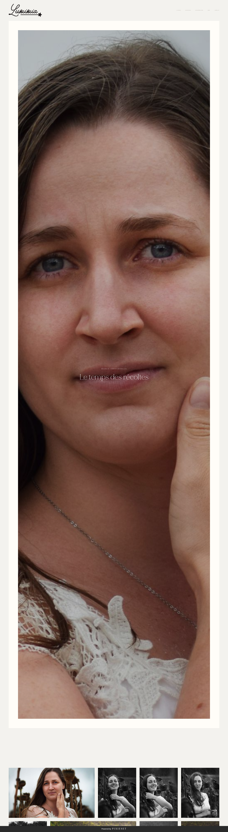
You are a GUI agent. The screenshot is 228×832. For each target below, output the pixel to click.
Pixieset (119, 828)
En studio (188, 10)
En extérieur (199, 10)
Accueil (178, 10)
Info (209, 10)
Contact (217, 10)
